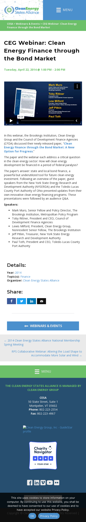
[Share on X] (21, 301)
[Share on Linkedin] (31, 301)
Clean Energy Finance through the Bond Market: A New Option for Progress (39, 147)
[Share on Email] (41, 301)
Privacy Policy (49, 516)
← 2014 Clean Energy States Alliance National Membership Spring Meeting (42, 342)
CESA (10, 23)
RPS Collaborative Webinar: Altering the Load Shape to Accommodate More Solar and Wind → (47, 353)
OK (32, 516)
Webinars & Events (28, 23)
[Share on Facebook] (11, 301)
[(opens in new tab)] (43, 455)
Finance (25, 276)
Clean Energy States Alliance (41, 280)
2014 (18, 272)
